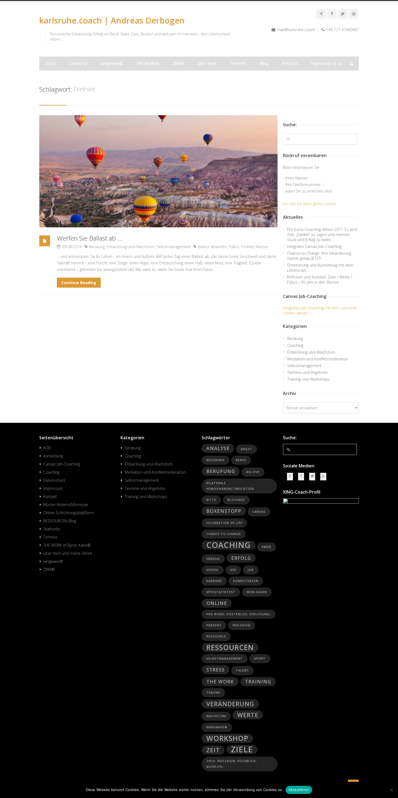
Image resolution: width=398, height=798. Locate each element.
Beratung (97, 246)
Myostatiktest (221, 592)
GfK (233, 570)
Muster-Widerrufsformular (65, 504)
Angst (246, 449)
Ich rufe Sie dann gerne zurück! (309, 203)
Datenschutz (54, 480)
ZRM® (178, 63)
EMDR (266, 547)
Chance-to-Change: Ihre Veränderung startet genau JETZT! (319, 256)
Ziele (242, 749)
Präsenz (213, 625)
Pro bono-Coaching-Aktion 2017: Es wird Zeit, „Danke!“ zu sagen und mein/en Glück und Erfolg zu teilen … (322, 234)
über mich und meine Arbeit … (69, 553)
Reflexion (241, 625)
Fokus (234, 246)
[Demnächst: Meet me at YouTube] (353, 13)
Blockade (236, 500)
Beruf (241, 460)
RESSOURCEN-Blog (59, 520)
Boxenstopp (223, 511)
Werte (247, 715)
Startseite (51, 528)
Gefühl (212, 570)
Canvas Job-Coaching (61, 464)
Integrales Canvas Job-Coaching (314, 246)
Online (216, 603)
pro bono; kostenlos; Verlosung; (238, 614)
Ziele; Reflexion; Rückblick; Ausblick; (231, 764)
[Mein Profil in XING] (321, 13)
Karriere (214, 581)
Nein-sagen (257, 592)
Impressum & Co (326, 63)
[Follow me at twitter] (343, 13)
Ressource (216, 636)
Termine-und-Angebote (307, 372)
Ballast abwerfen (212, 246)
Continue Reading (78, 282)
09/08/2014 (72, 246)
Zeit (213, 750)
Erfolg (241, 558)
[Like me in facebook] (332, 13)
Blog (264, 63)
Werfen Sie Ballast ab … (89, 238)
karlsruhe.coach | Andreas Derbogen (112, 20)
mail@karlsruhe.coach (296, 29)
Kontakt (290, 63)
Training (258, 681)
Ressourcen (230, 647)
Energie (213, 559)
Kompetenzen (245, 581)
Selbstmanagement (173, 246)
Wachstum (216, 716)
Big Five (253, 472)
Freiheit (247, 246)
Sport (260, 658)
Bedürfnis (215, 460)
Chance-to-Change (223, 534)
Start (51, 63)
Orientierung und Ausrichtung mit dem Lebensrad (320, 267)
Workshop (227, 738)
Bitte (211, 500)
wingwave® (111, 63)
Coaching (78, 63)
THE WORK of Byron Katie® (67, 545)
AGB (47, 447)
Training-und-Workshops (308, 379)
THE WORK (220, 681)
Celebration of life (224, 523)
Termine (238, 63)
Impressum (53, 488)
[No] (391, 790)
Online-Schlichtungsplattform (68, 512)
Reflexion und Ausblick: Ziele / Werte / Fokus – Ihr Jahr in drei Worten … (319, 279)
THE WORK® (147, 63)
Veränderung (230, 704)
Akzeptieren (299, 789)
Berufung (220, 471)
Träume (213, 692)
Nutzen (262, 246)
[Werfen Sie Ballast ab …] (158, 171)
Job (250, 570)
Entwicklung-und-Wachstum (131, 246)
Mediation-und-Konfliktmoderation (317, 358)
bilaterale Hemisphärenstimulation (230, 486)
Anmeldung (53, 455)
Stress (215, 669)
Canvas (259, 512)
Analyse (218, 448)
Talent (242, 670)
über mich (207, 63)
